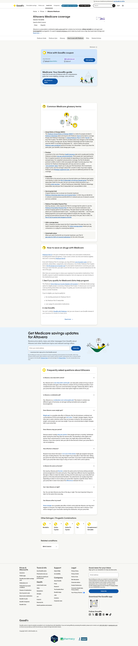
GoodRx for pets (23, 599)
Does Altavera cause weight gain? (53, 410)
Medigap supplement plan (61, 169)
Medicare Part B (60, 258)
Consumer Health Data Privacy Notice (77, 588)
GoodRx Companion (24, 601)
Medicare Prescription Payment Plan (56, 208)
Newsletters (40, 591)
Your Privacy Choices (76, 592)
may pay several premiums (64, 156)
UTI (37, 596)
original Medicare (71, 138)
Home (35, 11)
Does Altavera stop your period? (52, 429)
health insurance (70, 154)
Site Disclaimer (75, 579)
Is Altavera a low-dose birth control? (53, 378)
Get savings (89, 60)
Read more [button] (36, 33)
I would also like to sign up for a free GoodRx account (43, 352)
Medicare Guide (41, 38)
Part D (79, 136)
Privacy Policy (62, 358)
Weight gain (46, 415)
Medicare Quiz (53, 38)
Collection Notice (75, 582)
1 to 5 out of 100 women (69, 454)
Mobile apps (22, 575)
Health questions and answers (44, 605)
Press (55, 583)
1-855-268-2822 (103, 625)
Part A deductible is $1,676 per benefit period (73, 180)
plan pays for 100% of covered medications (57, 237)
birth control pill (60, 29)
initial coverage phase (76, 226)
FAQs (87, 38)
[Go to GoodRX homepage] (18, 5)
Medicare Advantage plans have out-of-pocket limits (60, 195)
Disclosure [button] (92, 47)
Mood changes (47, 505)
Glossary (62, 38)
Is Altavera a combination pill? (52, 395)
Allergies (39, 594)
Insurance (22, 573)
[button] (69, 5)
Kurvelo (60, 471)
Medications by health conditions (25, 586)
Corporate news (58, 601)
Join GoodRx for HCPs (119, 1)
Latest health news (41, 585)
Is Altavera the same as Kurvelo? (52, 466)
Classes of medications (25, 590)
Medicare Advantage (51, 136)
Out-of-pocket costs (24, 593)
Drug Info (43, 25)
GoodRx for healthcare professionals (42, 577)
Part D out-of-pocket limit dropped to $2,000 (58, 217)
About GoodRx (57, 581)
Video (38, 588)
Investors (56, 598)
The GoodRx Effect (59, 589)
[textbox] (49, 348)
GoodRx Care (22, 604)
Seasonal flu (40, 602)
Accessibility (57, 574)
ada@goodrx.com (113, 625)
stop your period (62, 434)
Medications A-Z (23, 583)
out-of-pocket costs (81, 262)
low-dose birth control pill (61, 383)
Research (56, 586)
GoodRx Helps (57, 592)
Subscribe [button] (76, 348)
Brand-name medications (25, 596)
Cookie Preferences (76, 585)
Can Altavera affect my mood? (52, 500)
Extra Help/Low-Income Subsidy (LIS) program (64, 284)
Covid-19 (39, 599)
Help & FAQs (57, 571)
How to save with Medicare (75, 38)
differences (69, 480)
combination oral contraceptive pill (63, 400)
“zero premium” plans (51, 166)
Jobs (55, 595)
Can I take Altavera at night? (51, 487)
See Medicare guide (48, 81)
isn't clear (69, 417)
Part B (87, 138)
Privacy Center (75, 574)
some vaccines (55, 184)
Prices (42, 11)
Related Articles (96, 38)
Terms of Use (44, 358)
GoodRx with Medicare (60, 311)
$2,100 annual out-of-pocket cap (56, 266)
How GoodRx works (41, 571)
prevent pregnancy (62, 31)
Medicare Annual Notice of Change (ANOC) (60, 134)
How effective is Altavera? (51, 449)
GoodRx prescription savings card (26, 579)
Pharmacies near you (42, 574)
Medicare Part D (47, 255)
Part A (79, 138)
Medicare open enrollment (53, 145)
